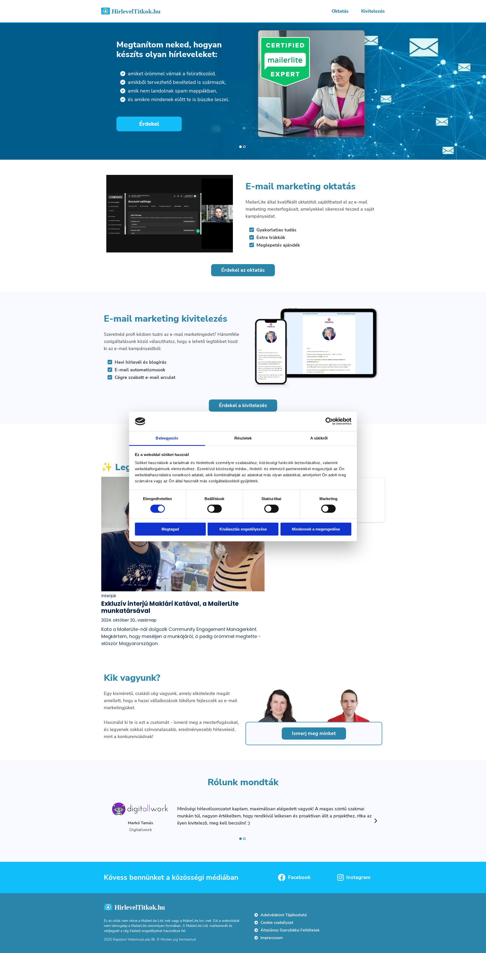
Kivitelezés (373, 11)
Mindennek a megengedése (316, 529)
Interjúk (108, 596)
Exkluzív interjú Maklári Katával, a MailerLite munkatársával (170, 607)
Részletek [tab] (243, 438)
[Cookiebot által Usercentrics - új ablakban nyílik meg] (329, 421)
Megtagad (170, 529)
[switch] (214, 509)
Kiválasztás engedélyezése (243, 529)
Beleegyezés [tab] (167, 438)
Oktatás (340, 11)
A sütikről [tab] (319, 438)
